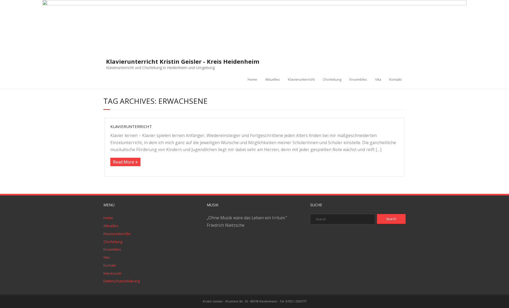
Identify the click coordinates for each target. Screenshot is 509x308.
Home (252, 79)
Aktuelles (272, 79)
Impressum (112, 273)
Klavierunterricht (301, 79)
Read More (123, 162)
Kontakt (395, 79)
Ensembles (358, 79)
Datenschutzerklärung (121, 281)
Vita (378, 79)
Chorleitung (332, 79)
